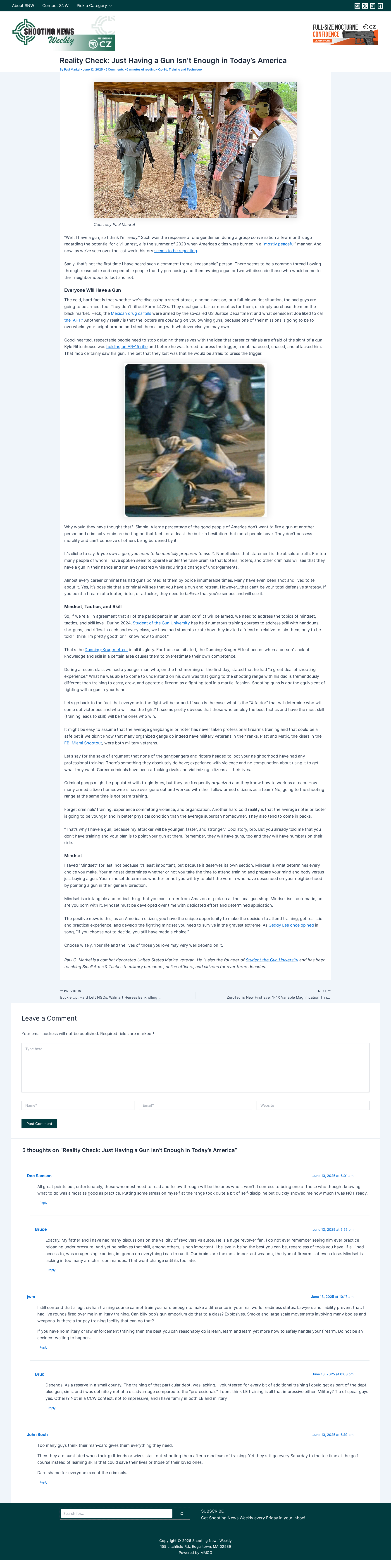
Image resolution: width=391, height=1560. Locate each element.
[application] (109, 5)
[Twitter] (365, 6)
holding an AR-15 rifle (127, 346)
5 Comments (114, 69)
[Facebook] (380, 6)
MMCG (206, 1552)
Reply (43, 1203)
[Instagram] (372, 6)
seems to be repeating (175, 250)
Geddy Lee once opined (291, 925)
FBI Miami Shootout (83, 743)
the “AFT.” (73, 320)
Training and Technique (185, 69)
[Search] (182, 1513)
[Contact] (357, 6)
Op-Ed (162, 69)
